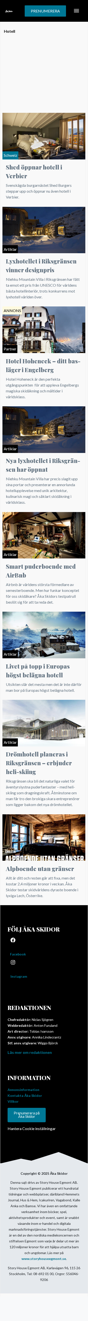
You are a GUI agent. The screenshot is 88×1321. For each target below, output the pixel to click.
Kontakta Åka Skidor (25, 1095)
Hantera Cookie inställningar (32, 1128)
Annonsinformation (23, 1090)
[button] (45, 11)
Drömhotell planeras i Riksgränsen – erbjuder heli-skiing (39, 763)
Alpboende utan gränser (40, 868)
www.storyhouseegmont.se (44, 1259)
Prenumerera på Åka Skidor (27, 1115)
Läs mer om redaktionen (30, 1052)
